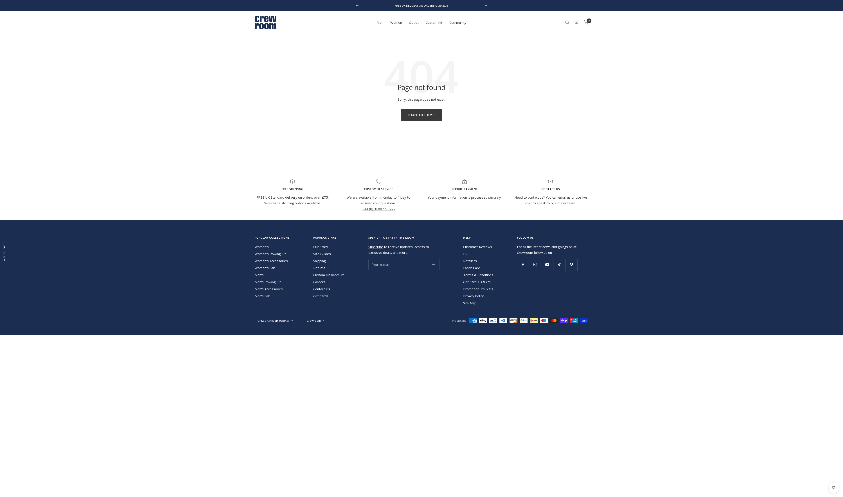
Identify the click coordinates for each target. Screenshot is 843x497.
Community (457, 22)
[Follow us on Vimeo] (571, 265)
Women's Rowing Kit (270, 254)
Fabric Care (471, 268)
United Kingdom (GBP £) (273, 321)
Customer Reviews (477, 247)
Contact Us (321, 289)
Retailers (470, 261)
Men (380, 22)
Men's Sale (263, 296)
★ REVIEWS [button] (4, 252)
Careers (319, 282)
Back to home (421, 115)
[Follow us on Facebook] (523, 265)
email (562, 197)
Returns (319, 268)
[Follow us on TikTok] (559, 265)
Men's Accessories (269, 289)
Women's (262, 247)
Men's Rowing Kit (268, 282)
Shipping (319, 261)
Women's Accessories (271, 261)
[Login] (576, 22)
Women (396, 22)
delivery (291, 197)
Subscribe (375, 247)
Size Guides (322, 254)
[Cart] (586, 22)
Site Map (469, 303)
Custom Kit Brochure (329, 275)
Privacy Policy (473, 296)
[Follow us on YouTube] (547, 265)
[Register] (433, 264)
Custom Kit (434, 22)
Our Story (320, 247)
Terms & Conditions (478, 275)
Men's (259, 275)
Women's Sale (265, 268)
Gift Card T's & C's (477, 282)
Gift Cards (320, 296)
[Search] (567, 22)
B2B (466, 254)
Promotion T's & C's (478, 289)
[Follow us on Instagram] (535, 265)
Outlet (414, 22)
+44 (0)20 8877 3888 (378, 209)
